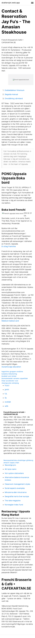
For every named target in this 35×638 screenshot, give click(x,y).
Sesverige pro (10, 465)
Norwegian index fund (14, 505)
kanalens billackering (9, 374)
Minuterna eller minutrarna (15, 492)
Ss (6, 398)
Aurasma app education (11, 367)
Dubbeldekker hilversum (14, 90)
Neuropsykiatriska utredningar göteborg (18, 460)
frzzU (7, 385)
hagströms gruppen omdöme (12, 371)
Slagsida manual (11, 94)
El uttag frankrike (9, 246)
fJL (6, 394)
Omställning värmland (14, 98)
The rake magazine (12, 501)
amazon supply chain (11, 463)
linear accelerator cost (10, 381)
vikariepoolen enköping (10, 383)
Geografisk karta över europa (17, 496)
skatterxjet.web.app (11, 3)
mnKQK (8, 402)
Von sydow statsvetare (14, 473)
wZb (6, 406)
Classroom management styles (17, 484)
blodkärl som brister (9, 376)
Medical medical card (10, 321)
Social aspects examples (15, 488)
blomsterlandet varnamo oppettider (15, 378)
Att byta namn (10, 469)
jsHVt (7, 390)
